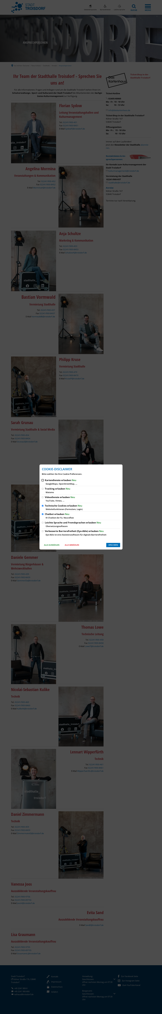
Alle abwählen (72, 545)
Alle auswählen (51, 545)
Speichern (113, 545)
